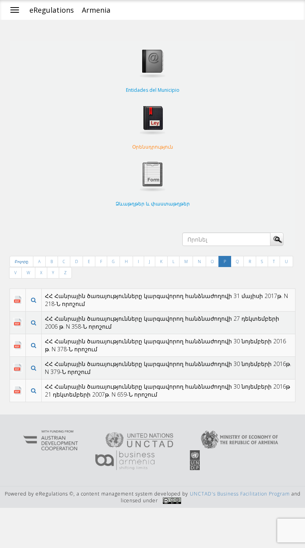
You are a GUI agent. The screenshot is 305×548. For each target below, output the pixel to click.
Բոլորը (21, 261)
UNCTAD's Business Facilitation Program (240, 493)
